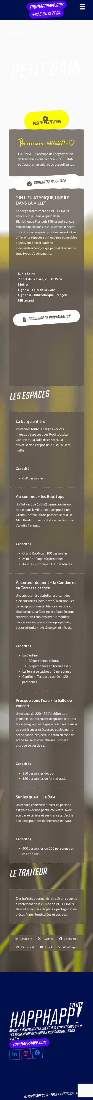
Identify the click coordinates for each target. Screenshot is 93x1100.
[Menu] (82, 6)
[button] (24, 938)
